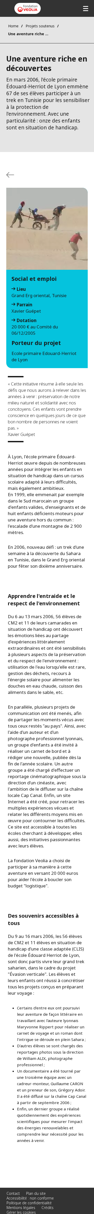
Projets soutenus (40, 25)
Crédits (48, 1207)
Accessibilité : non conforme (30, 1198)
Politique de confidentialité (29, 1202)
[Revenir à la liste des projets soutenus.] (10, 175)
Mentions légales (21, 1207)
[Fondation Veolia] (27, 8)
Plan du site (36, 1193)
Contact (13, 1193)
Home (13, 25)
